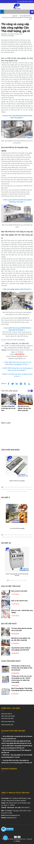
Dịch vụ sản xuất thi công (19, 600)
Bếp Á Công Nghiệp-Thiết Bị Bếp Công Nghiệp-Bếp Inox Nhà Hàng (21, 689)
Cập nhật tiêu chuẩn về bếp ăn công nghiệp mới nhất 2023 (21, 649)
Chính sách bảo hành (7, 718)
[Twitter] (13, 383)
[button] (32, 12)
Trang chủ (15, 15)
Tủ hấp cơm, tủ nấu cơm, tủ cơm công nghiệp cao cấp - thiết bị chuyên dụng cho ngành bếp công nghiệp (21, 679)
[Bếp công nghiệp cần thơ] (17, 6)
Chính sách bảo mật (7, 724)
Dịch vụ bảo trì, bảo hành (19, 591)
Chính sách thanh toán (7, 721)
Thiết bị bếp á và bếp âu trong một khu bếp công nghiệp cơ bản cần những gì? (21, 668)
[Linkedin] (17, 383)
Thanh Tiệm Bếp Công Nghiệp (15, 340)
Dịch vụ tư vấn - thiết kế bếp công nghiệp (22, 611)
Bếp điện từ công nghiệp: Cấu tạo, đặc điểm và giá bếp (20, 639)
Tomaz (18, 841)
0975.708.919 (29, 1)
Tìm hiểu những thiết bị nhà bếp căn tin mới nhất (21, 629)
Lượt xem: (17, 34)
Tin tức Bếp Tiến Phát (26, 15)
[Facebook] (8, 383)
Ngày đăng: (4, 34)
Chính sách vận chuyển (8, 716)
